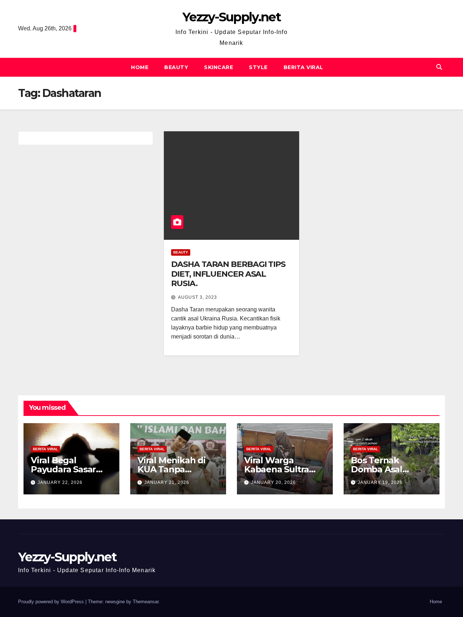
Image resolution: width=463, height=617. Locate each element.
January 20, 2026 (273, 482)
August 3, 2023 (197, 297)
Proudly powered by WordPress (51, 601)
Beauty (176, 67)
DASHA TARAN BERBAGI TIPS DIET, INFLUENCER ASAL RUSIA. (228, 273)
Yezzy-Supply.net (231, 17)
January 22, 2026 (60, 482)
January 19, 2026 (380, 482)
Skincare (218, 67)
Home (139, 67)
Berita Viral (303, 67)
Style (258, 67)
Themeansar (145, 601)
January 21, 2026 (166, 482)
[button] (439, 67)
